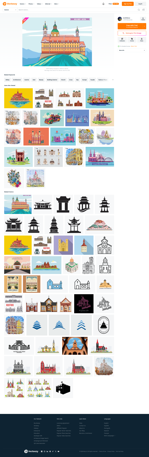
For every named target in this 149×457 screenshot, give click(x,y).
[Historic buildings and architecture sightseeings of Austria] (44, 98)
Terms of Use (102, 451)
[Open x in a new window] (55, 451)
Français (106, 433)
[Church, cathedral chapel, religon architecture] (14, 388)
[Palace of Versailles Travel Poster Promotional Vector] (31, 284)
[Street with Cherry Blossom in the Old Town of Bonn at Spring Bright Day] (100, 157)
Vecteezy (36, 425)
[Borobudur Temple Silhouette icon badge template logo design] (103, 325)
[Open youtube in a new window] (58, 451)
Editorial (47, 4)
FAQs (80, 423)
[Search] (139, 10)
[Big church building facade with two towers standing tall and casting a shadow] (63, 245)
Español (106, 425)
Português (107, 428)
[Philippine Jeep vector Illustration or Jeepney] (52, 118)
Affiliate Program (62, 428)
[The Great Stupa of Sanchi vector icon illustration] (19, 346)
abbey (7, 80)
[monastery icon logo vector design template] (42, 204)
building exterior (52, 80)
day (77, 80)
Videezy (36, 428)
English (106, 423)
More (55, 4)
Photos (31, 4)
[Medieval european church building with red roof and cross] (84, 245)
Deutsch (106, 431)
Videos (39, 4)
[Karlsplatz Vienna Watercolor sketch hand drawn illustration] (12, 118)
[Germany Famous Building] (70, 98)
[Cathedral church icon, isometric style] (72, 265)
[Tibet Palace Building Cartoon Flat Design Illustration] (99, 224)
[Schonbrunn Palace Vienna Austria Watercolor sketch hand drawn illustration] (74, 157)
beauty (41, 80)
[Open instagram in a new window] (44, 451)
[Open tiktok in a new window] (53, 451)
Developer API (38, 436)
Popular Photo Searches (64, 433)
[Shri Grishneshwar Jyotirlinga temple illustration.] (84, 303)
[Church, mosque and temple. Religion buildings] (39, 388)
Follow (143, 20)
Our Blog (82, 431)
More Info (121, 50)
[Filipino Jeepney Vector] (100, 98)
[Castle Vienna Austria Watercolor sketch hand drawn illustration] (35, 178)
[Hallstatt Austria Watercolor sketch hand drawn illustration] (86, 136)
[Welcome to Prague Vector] (102, 118)
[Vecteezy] (10, 4)
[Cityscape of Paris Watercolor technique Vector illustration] (105, 136)
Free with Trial (132, 26)
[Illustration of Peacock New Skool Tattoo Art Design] (14, 178)
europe (84, 80)
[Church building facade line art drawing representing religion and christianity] (104, 245)
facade (92, 80)
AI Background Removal (41, 441)
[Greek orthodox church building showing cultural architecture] (105, 265)
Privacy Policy (110, 451)
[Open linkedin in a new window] (47, 451)
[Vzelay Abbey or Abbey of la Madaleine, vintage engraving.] (88, 265)
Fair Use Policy (119, 451)
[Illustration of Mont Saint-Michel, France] (18, 98)
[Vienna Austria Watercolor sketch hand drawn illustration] (30, 118)
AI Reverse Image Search (41, 438)
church (63, 80)
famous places (102, 80)
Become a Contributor (85, 433)
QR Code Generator (39, 443)
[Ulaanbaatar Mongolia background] (17, 265)
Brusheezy (37, 423)
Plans (110, 4)
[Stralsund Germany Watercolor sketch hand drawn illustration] (14, 325)
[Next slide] (111, 80)
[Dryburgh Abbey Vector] (18, 157)
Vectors (22, 4)
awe (34, 80)
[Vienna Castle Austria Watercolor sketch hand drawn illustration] (13, 136)
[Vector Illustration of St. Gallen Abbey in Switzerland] (36, 136)
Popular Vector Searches (64, 431)
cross (70, 80)
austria (27, 80)
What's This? (134, 46)
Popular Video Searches (64, 436)
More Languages (109, 435)
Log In (140, 4)
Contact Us (82, 425)
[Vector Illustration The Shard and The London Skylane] (77, 118)
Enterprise (37, 431)
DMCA (58, 425)
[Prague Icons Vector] (48, 157)
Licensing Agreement (63, 423)
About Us (82, 428)
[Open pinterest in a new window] (50, 451)
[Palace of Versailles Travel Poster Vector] (13, 284)
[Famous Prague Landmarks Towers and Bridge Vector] (63, 136)
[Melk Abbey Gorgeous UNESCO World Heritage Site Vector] (18, 204)
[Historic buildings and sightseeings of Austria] (13, 303)
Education (37, 433)
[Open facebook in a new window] (41, 451)
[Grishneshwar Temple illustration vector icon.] (104, 303)
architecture (17, 80)
